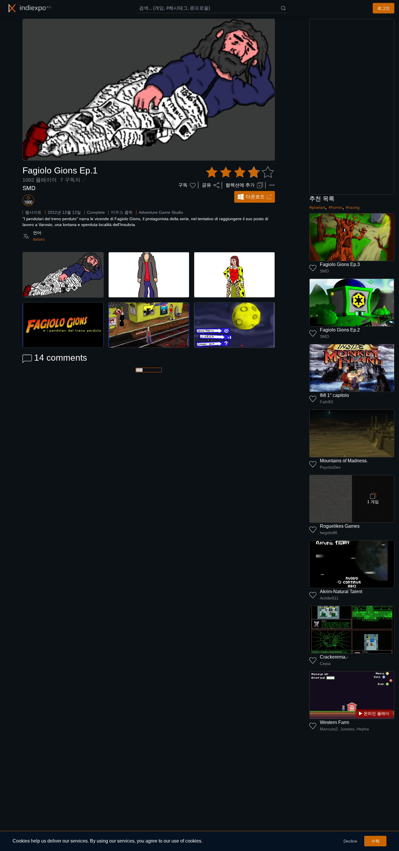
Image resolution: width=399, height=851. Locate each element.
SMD (28, 188)
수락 (375, 841)
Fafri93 (326, 402)
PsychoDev (330, 467)
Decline (350, 841)
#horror (335, 207)
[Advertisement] (352, 106)
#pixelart (317, 207)
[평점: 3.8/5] (240, 172)
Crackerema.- (334, 656)
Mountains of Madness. (344, 460)
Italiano (39, 239)
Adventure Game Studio (161, 212)
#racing (353, 207)
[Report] (272, 185)
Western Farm (334, 722)
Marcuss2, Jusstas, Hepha (344, 729)
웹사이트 (33, 212)
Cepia (325, 663)
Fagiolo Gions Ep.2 (340, 329)
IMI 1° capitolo (334, 395)
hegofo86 (328, 532)
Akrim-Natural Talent (341, 591)
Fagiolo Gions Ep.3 (340, 264)
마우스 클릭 (122, 212)
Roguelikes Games (340, 526)
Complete (96, 212)
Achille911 (329, 598)
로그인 (383, 8)
